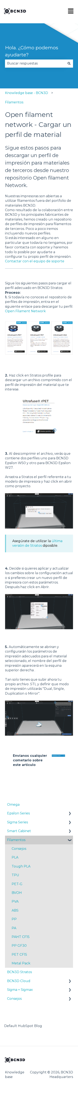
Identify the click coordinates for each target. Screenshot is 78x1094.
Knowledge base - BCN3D (26, 93)
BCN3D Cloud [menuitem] (18, 981)
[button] (69, 813)
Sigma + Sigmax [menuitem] (20, 990)
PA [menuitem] (14, 928)
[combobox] (35, 63)
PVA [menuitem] (15, 901)
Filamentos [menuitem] (16, 840)
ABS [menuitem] (15, 910)
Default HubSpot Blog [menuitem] (23, 1026)
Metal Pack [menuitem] (21, 963)
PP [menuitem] (14, 919)
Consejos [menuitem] (19, 849)
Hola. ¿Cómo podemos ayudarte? (31, 51)
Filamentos (14, 102)
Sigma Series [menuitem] (17, 822)
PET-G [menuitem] (17, 884)
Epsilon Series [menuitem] (18, 813)
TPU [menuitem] (15, 875)
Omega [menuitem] (13, 805)
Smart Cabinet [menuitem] (19, 831)
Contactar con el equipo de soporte (34, 261)
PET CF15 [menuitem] (19, 954)
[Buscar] (69, 63)
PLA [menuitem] (15, 857)
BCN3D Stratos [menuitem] (19, 972)
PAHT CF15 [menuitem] (21, 937)
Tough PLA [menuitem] (21, 866)
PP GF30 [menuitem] (19, 946)
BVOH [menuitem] (17, 893)
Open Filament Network (25, 311)
